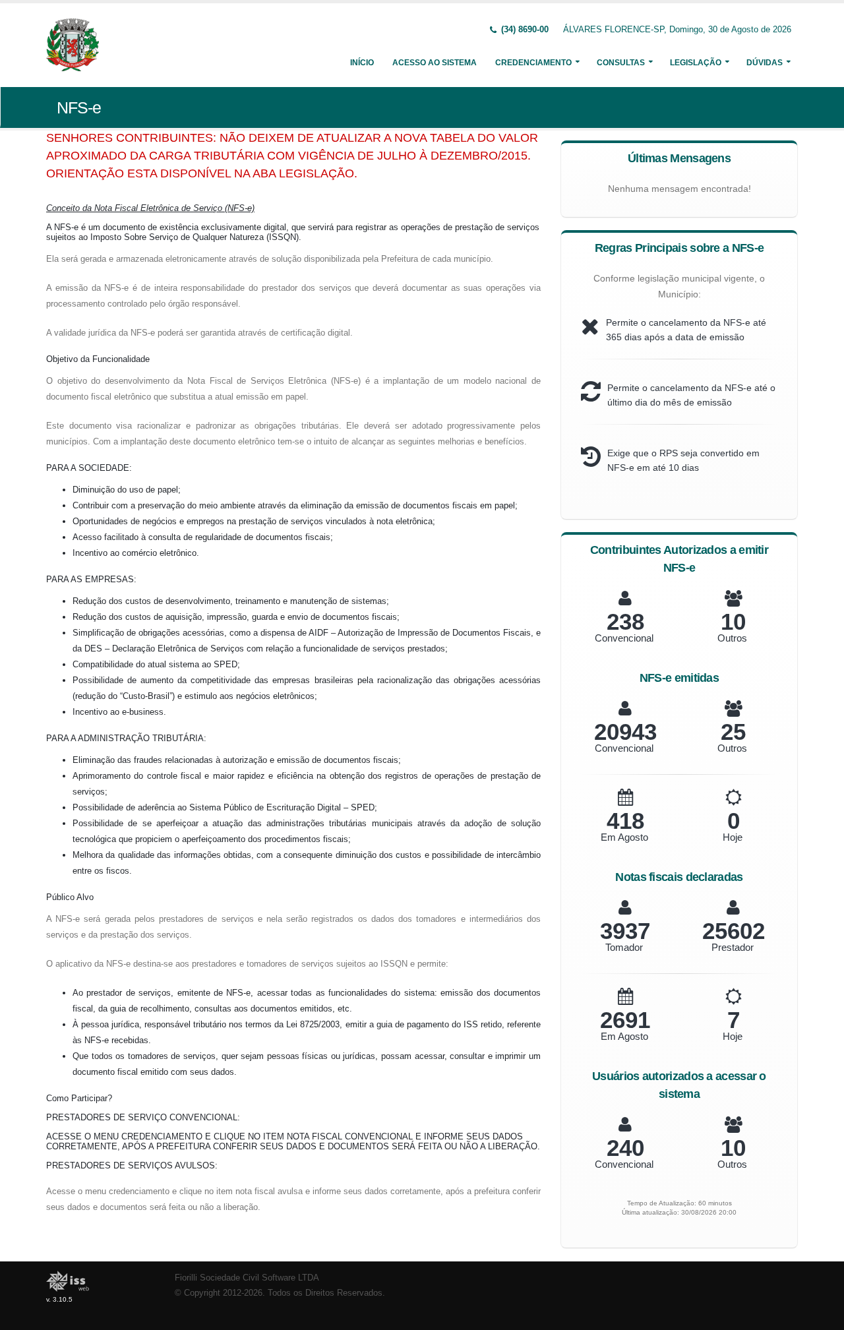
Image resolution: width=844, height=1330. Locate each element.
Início (362, 62)
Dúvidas (764, 62)
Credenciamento (533, 62)
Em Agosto (624, 837)
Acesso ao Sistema (434, 62)
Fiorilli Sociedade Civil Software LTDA (247, 1278)
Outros (732, 638)
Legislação (695, 62)
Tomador (624, 947)
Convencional (624, 638)
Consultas (621, 62)
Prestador (732, 947)
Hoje (732, 837)
